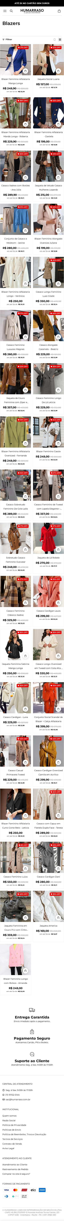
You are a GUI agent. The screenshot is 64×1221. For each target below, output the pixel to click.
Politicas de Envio (11, 1129)
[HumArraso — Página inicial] (32, 10)
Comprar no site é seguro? (16, 1174)
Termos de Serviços (12, 1139)
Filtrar (9, 39)
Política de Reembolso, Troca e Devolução (24, 1134)
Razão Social (8, 1120)
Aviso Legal (8, 1148)
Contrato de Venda (12, 1143)
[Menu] (5, 11)
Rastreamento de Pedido (15, 1169)
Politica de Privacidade (14, 1125)
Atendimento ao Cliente (14, 1164)
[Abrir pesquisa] (11, 11)
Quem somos (9, 1115)
